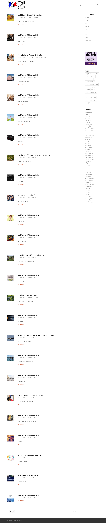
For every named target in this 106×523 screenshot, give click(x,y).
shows (91, 100)
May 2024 (88, 168)
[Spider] (10, 97)
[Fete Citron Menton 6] (10, 17)
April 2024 (88, 170)
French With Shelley (17, 520)
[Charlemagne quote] (10, 177)
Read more (21, 24)
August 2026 (88, 112)
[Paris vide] (10, 378)
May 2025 (88, 143)
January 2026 (88, 127)
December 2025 (89, 129)
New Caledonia (93, 92)
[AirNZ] (10, 338)
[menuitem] (56, 5)
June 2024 (88, 166)
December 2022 (89, 203)
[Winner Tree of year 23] (10, 158)
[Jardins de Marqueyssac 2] (10, 298)
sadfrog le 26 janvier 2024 (28, 75)
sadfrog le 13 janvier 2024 (28, 375)
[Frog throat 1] (10, 218)
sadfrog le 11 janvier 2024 (28, 435)
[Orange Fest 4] (10, 77)
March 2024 (88, 172)
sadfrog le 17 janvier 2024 (28, 235)
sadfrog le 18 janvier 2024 (28, 215)
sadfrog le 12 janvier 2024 (28, 415)
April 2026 (88, 120)
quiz (95, 97)
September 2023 (90, 184)
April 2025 (88, 145)
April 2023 (88, 194)
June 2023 (88, 190)
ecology (87, 76)
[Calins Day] (10, 117)
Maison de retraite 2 (26, 195)
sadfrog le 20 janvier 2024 (28, 135)
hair (97, 84)
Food (86, 32)
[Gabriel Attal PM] (10, 398)
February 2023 (89, 199)
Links (38, 57)
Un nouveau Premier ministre (30, 395)
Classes (87, 26)
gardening (92, 84)
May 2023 (88, 192)
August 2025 (88, 137)
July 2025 (87, 139)
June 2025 (88, 141)
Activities (87, 17)
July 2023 (87, 188)
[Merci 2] (10, 458)
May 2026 (88, 118)
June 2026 (88, 116)
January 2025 (88, 151)
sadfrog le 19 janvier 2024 (28, 175)
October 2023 (89, 182)
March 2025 (88, 147)
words (94, 102)
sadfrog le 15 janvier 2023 (28, 315)
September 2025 (90, 135)
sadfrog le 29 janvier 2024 (28, 35)
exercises (93, 76)
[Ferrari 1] (10, 37)
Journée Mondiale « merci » (29, 455)
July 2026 (87, 114)
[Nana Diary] (10, 278)
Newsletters (88, 40)
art (86, 73)
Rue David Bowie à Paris (28, 475)
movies (92, 89)
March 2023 (88, 197)
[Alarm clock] (10, 137)
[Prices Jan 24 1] (10, 418)
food (95, 79)
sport (95, 100)
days (97, 73)
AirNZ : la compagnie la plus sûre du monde (36, 335)
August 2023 (88, 186)
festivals (87, 79)
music (87, 92)
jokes (96, 86)
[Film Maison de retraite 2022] (10, 198)
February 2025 (89, 149)
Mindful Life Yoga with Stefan (30, 55)
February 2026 (89, 125)
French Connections (32, 57)
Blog (29, 37)
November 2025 (89, 131)
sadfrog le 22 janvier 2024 (28, 95)
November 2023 (89, 180)
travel (90, 102)
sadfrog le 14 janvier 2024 (28, 355)
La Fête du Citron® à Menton (30, 15)
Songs (86, 46)
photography (88, 94)
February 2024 (89, 174)
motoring (88, 89)
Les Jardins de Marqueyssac (29, 295)
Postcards (30, 17)
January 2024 (88, 176)
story (87, 102)
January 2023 (88, 201)
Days (29, 458)
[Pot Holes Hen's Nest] (10, 318)
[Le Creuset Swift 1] (10, 438)
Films (88, 20)
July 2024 (87, 164)
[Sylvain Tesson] (10, 498)
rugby (87, 100)
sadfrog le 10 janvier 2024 (28, 495)
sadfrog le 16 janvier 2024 (28, 275)
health (87, 86)
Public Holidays (89, 97)
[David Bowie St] (10, 478)
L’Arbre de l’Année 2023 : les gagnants (34, 155)
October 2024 (89, 157)
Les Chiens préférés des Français (31, 255)
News (29, 157)
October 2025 (89, 133)
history (91, 86)
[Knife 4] (10, 238)
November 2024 (89, 155)
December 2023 (89, 178)
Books (89, 73)
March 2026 (88, 122)
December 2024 (89, 153)
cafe (93, 73)
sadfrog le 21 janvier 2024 (28, 115)
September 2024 (90, 160)
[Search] (97, 5)
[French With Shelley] (16, 5)
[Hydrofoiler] (10, 358)
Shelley (36, 17)
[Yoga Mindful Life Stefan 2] (10, 57)
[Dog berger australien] (10, 258)
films (92, 79)
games (87, 84)
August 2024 (88, 162)
